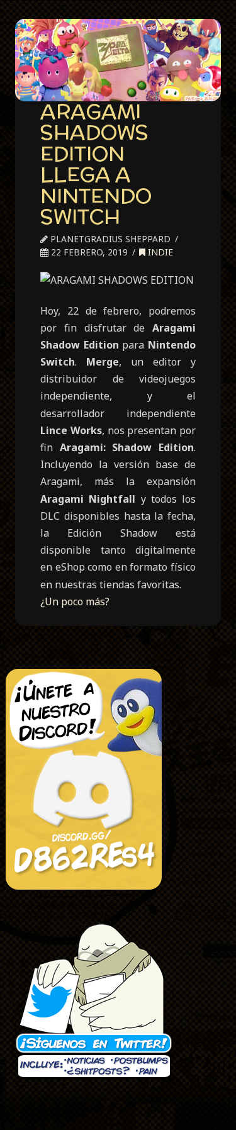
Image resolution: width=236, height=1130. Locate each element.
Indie (159, 252)
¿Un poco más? (75, 601)
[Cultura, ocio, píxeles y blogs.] (117, 60)
